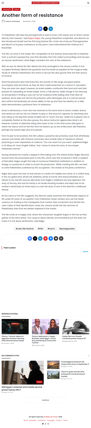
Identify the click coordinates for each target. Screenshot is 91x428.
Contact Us (42, 420)
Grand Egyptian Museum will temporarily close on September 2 (75, 363)
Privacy (58, 420)
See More (45, 400)
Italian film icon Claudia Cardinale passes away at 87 (74, 337)
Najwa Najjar (34, 38)
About (26, 420)
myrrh (52, 228)
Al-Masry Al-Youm (51, 417)
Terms (65, 420)
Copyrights (51, 420)
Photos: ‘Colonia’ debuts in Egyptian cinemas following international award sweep (13, 338)
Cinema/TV (7, 9)
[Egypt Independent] (45, 3)
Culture (16, 9)
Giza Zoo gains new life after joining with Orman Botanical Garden (73, 374)
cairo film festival (25, 228)
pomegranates (68, 228)
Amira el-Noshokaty (13, 21)
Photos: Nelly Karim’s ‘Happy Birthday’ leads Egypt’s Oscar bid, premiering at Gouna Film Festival (44, 339)
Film (41, 228)
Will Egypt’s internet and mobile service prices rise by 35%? (22, 388)
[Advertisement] (45, 282)
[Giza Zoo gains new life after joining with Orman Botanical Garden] (53, 375)
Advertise (32, 420)
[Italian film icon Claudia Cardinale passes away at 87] (75, 326)
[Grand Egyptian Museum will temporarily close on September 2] (53, 365)
